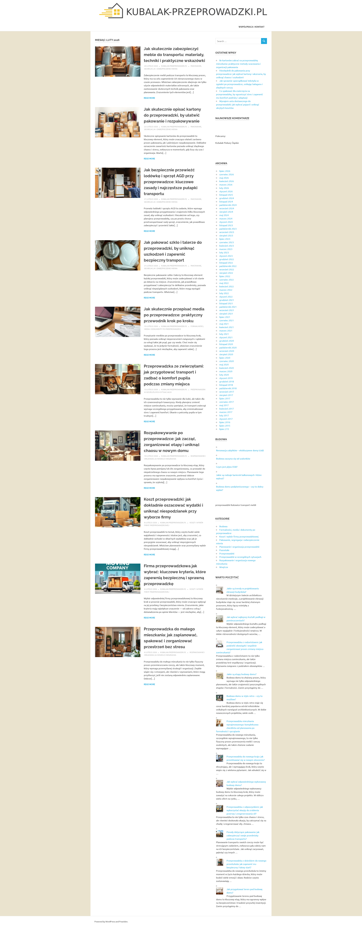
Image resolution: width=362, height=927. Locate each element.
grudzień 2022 (226, 259)
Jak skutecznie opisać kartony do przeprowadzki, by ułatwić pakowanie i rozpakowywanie (172, 115)
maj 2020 (224, 364)
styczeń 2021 (226, 337)
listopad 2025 (226, 194)
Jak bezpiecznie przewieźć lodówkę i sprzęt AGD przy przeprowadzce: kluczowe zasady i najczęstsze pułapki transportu (170, 182)
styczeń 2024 (226, 221)
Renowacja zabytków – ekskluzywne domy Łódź (240, 450)
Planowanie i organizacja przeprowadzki (239, 546)
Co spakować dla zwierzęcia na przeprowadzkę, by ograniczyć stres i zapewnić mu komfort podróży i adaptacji (239, 94)
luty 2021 (224, 333)
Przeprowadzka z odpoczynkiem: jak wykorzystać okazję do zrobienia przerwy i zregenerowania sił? (245, 810)
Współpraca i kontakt (251, 27)
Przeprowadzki (226, 553)
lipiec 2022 (224, 276)
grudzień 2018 (226, 381)
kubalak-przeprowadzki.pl (174, 66)
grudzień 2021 (226, 299)
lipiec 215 (224, 428)
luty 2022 (224, 293)
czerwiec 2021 (226, 320)
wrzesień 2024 (226, 208)
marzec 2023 (225, 249)
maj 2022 (224, 283)
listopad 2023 (226, 225)
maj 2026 (224, 177)
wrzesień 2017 (226, 391)
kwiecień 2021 (226, 327)
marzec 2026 (225, 184)
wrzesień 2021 (226, 310)
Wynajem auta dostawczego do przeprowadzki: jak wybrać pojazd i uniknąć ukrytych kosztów (237, 104)
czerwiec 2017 (226, 401)
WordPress (110, 921)
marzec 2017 (225, 412)
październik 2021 (228, 306)
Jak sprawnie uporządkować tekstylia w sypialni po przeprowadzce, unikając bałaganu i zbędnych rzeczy (239, 84)
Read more (149, 98)
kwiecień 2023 (226, 245)
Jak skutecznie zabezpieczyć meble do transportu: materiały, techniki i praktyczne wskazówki (174, 54)
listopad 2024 (226, 201)
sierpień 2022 (226, 272)
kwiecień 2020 (226, 367)
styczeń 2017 (226, 418)
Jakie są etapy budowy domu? (241, 674)
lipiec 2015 (224, 425)
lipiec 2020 (224, 357)
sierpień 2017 (226, 395)
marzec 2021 (225, 330)
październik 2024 (228, 204)
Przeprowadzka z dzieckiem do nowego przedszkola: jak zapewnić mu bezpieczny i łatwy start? (246, 864)
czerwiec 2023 (226, 242)
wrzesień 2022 (226, 269)
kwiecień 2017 (226, 408)
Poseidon (123, 921)
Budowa (223, 526)
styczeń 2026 (226, 191)
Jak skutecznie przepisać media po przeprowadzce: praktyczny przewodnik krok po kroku (174, 315)
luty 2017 (224, 415)
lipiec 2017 (224, 398)
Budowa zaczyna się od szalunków (233, 458)
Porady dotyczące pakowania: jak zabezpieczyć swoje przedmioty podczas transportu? (243, 835)
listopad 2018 (226, 384)
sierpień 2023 (226, 235)
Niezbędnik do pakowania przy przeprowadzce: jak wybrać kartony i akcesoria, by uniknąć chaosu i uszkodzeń (241, 74)
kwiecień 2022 (226, 286)
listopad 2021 (226, 303)
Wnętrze (223, 567)
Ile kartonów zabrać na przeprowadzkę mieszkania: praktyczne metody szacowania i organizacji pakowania (238, 63)
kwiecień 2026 (226, 181)
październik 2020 (228, 347)
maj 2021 (224, 323)
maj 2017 (224, 405)
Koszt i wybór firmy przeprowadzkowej (238, 536)
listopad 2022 (226, 262)
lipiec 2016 (224, 422)
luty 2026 (224, 187)
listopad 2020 (226, 344)
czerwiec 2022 (226, 279)
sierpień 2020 (226, 354)
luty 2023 (224, 252)
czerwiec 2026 (226, 174)
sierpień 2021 (226, 313)
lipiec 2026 (224, 170)
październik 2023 (228, 228)
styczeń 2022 (226, 296)
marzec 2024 (225, 218)
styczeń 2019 (226, 378)
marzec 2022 (225, 289)
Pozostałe (224, 550)
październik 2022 (228, 266)
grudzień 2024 (226, 198)
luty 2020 (224, 374)
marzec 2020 (225, 371)
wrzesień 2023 (226, 232)
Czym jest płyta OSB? (226, 466)
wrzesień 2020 (226, 350)
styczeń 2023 (226, 255)
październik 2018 (228, 388)
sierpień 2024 (226, 211)
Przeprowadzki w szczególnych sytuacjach (240, 556)
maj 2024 (224, 215)
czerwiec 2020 (226, 361)
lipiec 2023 (224, 238)
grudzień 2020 (226, 340)
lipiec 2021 (224, 316)
